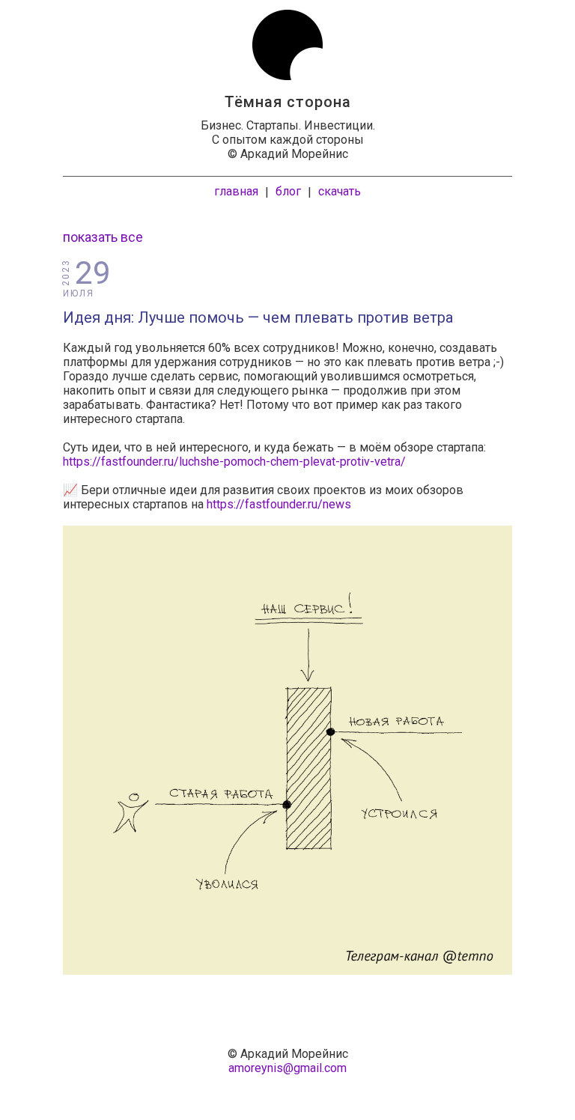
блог (288, 191)
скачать (339, 191)
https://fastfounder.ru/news (279, 504)
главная (236, 191)
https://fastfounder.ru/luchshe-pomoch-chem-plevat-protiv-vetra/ (234, 461)
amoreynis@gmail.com (287, 1068)
